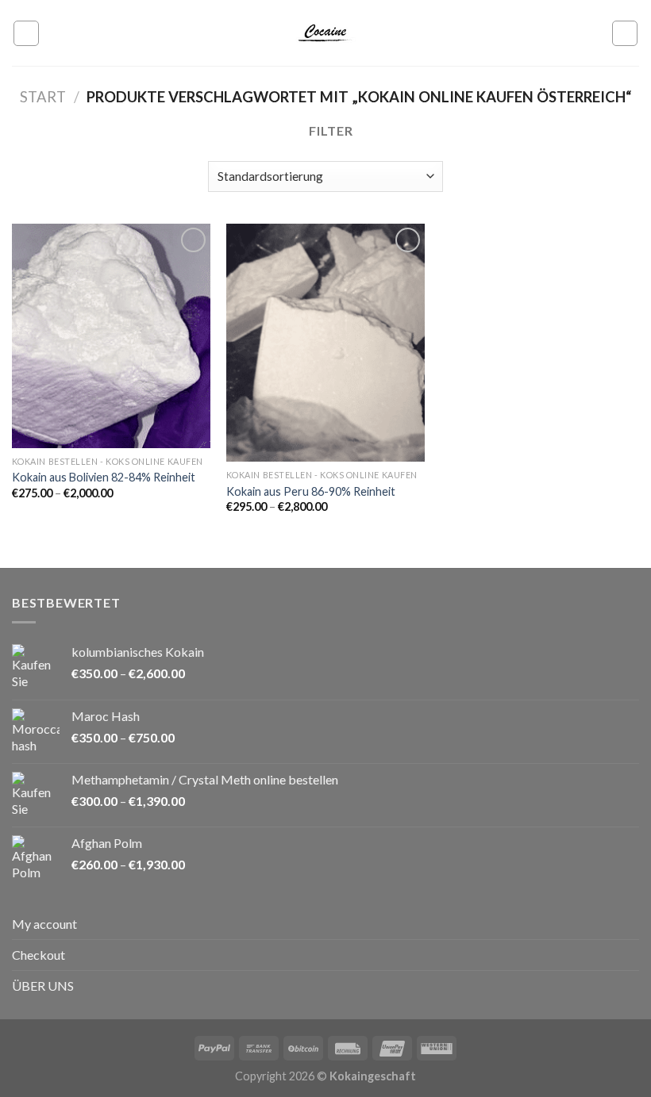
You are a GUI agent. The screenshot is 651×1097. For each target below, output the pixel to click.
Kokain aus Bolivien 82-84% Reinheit (103, 477)
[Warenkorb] (625, 33)
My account (44, 923)
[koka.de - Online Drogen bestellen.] (325, 33)
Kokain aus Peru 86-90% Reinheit (310, 491)
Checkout (38, 954)
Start (43, 96)
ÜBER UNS (43, 985)
